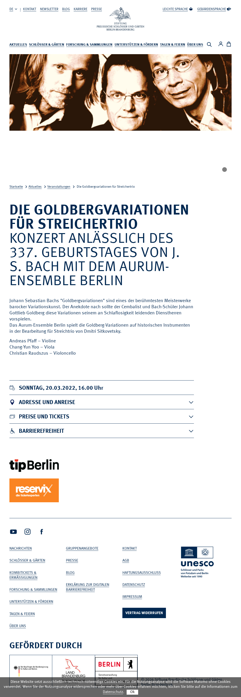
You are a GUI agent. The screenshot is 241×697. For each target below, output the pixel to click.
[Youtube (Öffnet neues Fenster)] (13, 532)
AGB (125, 561)
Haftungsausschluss (141, 573)
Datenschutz (133, 585)
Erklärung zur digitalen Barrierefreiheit (87, 587)
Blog (66, 9)
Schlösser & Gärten (46, 45)
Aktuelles (18, 45)
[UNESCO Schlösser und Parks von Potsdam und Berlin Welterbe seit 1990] (198, 563)
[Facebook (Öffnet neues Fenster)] (42, 532)
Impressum (132, 597)
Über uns (195, 45)
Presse (96, 9)
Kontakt (29, 9)
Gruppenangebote (82, 549)
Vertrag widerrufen (144, 613)
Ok (132, 692)
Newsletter (49, 9)
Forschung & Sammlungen (89, 45)
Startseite (16, 186)
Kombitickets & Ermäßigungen (23, 575)
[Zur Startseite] (120, 19)
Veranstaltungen (58, 186)
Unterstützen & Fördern (136, 45)
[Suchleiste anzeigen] (209, 44)
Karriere (80, 9)
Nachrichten (20, 549)
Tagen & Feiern (172, 45)
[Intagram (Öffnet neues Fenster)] (28, 532)
